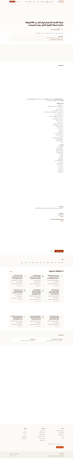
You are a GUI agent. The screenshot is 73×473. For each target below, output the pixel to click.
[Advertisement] (36, 14)
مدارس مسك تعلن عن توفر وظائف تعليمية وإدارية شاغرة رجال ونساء (17, 291)
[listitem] (63, 444)
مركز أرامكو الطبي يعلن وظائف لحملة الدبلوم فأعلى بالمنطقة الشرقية (54, 318)
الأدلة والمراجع (61, 432)
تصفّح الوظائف (12, 1)
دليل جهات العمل (42, 438)
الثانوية (62, 100)
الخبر (44, 262)
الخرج (41, 262)
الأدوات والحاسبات (61, 434)
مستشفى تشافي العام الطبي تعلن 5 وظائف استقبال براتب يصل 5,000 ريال (16, 318)
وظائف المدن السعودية (41, 436)
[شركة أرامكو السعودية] (61, 290)
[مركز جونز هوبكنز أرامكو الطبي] (61, 317)
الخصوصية (13, 455)
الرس (29, 262)
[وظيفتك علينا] (61, 1)
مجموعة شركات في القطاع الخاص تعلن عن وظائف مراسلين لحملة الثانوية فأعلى (53, 277)
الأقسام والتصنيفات (42, 434)
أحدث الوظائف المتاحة (60, 430)
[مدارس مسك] (24, 290)
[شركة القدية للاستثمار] (62, 29)
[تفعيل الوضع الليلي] (20, 1)
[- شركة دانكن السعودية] (24, 276)
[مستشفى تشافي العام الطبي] (24, 317)
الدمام (37, 262)
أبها (62, 262)
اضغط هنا (62, 216)
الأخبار (27, 1)
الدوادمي (33, 262)
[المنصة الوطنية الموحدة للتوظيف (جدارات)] (61, 276)
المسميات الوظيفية (42, 432)
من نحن (25, 430)
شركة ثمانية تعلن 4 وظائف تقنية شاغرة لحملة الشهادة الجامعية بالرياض (35, 277)
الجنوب (48, 262)
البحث (17, 1)
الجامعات (41, 1)
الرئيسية (51, 1)
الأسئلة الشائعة (24, 436)
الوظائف (46, 1)
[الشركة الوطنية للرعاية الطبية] (42, 290)
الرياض (26, 262)
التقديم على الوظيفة (59, 251)
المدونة (30, 1)
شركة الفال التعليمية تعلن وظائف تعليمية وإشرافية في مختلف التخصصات (35, 318)
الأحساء (59, 262)
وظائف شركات (38, 33)
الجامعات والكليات (42, 440)
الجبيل (52, 262)
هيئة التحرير (24, 432)
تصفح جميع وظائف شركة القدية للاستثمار (56, 39)
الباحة (55, 262)
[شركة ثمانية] (42, 276)
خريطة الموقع (24, 438)
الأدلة (38, 1)
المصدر (51, 251)
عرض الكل (11, 271)
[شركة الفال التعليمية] (42, 317)
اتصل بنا (25, 434)
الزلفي (22, 262)
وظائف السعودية (42, 430)
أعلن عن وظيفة (59, 447)
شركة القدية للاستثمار (55, 29)
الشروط (10, 455)
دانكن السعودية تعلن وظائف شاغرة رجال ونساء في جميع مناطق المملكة (17, 277)
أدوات (34, 1)
